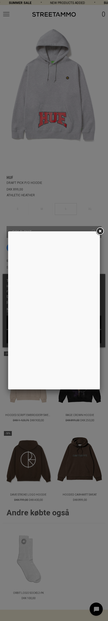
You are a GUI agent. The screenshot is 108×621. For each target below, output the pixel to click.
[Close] (100, 231)
